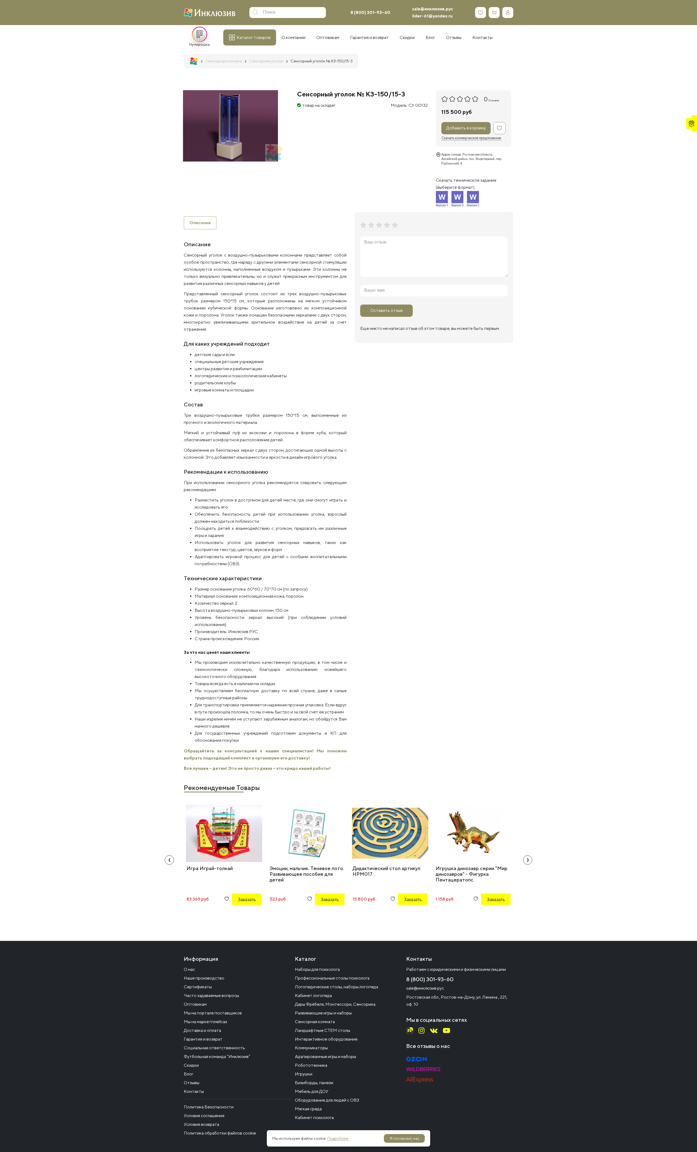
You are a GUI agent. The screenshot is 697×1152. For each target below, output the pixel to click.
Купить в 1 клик (239, 914)
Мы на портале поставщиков (213, 1013)
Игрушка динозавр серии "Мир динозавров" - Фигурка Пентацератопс (472, 874)
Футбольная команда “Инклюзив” (217, 1056)
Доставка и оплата (202, 1030)
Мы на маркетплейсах (205, 1021)
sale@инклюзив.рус (432, 8)
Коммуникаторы (311, 1047)
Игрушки (303, 1074)
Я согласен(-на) (404, 1138)
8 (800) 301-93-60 (370, 12)
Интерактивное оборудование (326, 1039)
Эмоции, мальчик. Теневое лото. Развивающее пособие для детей (307, 874)
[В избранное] (499, 128)
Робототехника (311, 1065)
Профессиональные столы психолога (332, 978)
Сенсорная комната (315, 1021)
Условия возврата (201, 1124)
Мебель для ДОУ (311, 1091)
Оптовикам (195, 1004)
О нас (189, 969)
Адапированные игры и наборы (325, 1056)
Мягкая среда (308, 1108)
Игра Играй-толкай (210, 868)
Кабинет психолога (314, 1117)
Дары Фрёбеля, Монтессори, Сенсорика (335, 1004)
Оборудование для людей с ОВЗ (327, 1100)
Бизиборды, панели (314, 1082)
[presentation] (169, 860)
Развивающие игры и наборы (323, 1013)
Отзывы (191, 1082)
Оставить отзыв (386, 310)
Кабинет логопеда (313, 995)
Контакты (194, 1091)
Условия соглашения (204, 1115)
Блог (188, 1074)
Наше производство (204, 978)
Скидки (191, 1065)
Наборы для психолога (317, 969)
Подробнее (337, 1138)
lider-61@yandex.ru (432, 16)
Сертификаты (198, 986)
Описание (200, 222)
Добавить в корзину (466, 127)
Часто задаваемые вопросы (211, 995)
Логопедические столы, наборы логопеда (336, 986)
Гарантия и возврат (203, 1039)
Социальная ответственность (214, 1047)
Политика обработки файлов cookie (220, 1133)
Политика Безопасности (209, 1107)
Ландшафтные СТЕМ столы (322, 1030)
